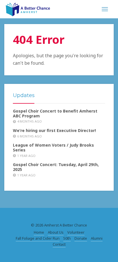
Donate (80, 238)
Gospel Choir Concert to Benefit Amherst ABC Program (55, 113)
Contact (59, 244)
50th (67, 238)
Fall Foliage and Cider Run (38, 238)
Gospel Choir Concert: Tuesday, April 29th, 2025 (56, 167)
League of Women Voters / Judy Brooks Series (53, 147)
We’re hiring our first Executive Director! (54, 130)
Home (39, 232)
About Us (56, 232)
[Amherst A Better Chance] (28, 8)
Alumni (97, 238)
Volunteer (75, 232)
